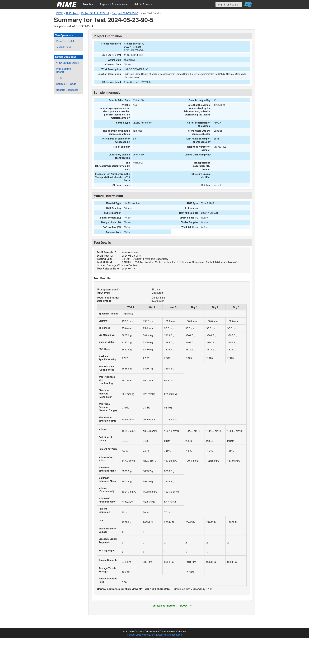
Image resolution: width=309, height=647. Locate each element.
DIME (59, 13)
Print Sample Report (63, 70)
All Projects (72, 13)
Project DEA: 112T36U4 (95, 13)
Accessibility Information (169, 634)
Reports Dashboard (67, 90)
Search (87, 4)
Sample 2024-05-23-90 (125, 13)
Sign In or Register (228, 4)
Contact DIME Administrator (141, 634)
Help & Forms (142, 4)
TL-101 (60, 78)
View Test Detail (65, 41)
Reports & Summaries (113, 4)
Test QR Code (64, 47)
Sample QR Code (66, 84)
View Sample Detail (67, 63)
